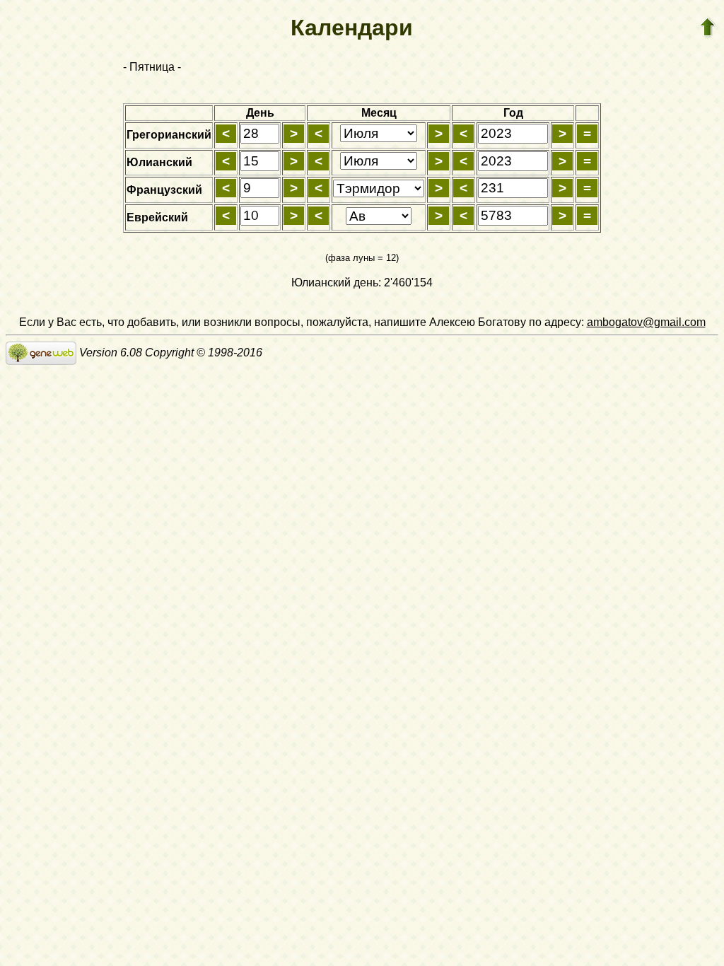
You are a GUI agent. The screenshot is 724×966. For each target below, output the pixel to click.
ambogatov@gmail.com (646, 322)
